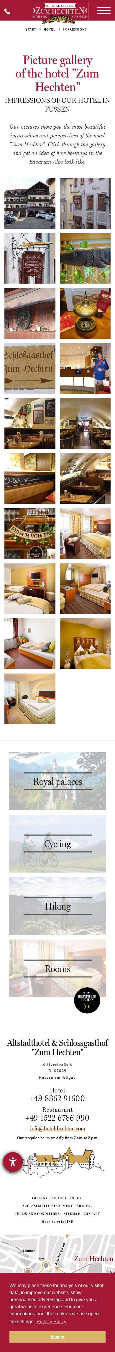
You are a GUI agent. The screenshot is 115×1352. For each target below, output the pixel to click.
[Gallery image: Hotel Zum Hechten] (85, 258)
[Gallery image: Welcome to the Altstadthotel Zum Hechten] (85, 368)
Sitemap (72, 1214)
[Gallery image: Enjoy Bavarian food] (85, 478)
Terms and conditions (37, 1214)
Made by (57, 1222)
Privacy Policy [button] (51, 1321)
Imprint (40, 1198)
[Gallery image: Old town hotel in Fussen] (85, 203)
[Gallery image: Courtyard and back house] (29, 203)
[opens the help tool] (13, 1162)
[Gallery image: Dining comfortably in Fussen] (85, 423)
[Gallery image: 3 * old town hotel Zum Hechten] (29, 258)
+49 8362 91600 (58, 1098)
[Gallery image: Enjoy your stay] (29, 533)
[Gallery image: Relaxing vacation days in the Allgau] (29, 588)
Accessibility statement (47, 1206)
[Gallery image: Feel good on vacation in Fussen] (85, 313)
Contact (92, 1214)
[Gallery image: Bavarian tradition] (29, 313)
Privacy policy (66, 1198)
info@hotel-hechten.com (57, 1128)
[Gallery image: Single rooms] (29, 643)
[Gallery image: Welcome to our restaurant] (29, 478)
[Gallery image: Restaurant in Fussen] (29, 423)
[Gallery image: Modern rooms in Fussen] (85, 588)
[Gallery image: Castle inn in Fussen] (29, 368)
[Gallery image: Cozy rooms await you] (85, 533)
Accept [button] (57, 1336)
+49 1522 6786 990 (57, 1118)
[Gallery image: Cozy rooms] (85, 643)
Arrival (85, 1206)
